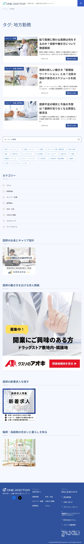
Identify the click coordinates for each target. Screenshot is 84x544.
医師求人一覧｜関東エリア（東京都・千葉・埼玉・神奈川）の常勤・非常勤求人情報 (70, 534)
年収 (6, 149)
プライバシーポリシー (71, 507)
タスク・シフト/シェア (28, 158)
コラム (9, 185)
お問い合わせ (68, 502)
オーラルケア (52, 154)
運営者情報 (67, 497)
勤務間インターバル (11, 158)
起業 (73, 154)
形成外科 (43, 158)
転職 (41, 149)
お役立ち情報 (11, 215)
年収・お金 (10, 209)
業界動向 (10, 203)
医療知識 (10, 191)
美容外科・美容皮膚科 (57, 158)
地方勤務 (40, 154)
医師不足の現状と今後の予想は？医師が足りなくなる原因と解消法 (57, 108)
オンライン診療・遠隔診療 (56, 149)
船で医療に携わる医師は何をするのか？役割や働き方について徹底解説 (57, 44)
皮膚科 (72, 158)
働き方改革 (72, 149)
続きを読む (72, 59)
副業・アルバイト (29, 149)
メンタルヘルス (27, 154)
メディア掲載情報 (69, 525)
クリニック (16, 149)
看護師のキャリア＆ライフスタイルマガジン (70, 514)
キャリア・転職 (12, 197)
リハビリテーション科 (20, 163)
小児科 (7, 163)
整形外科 (63, 154)
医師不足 (15, 154)
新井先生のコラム (69, 520)
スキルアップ (11, 221)
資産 (6, 154)
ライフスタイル (12, 227)
